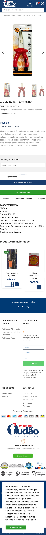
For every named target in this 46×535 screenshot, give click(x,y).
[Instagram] (23, 307)
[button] (3, 52)
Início (6, 15)
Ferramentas (16, 15)
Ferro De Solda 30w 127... (12, 274)
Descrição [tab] (6, 199)
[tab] (6, 198)
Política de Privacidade (25, 520)
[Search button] (42, 10)
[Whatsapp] (27, 307)
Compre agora (24, 192)
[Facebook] (18, 307)
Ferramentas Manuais (32, 15)
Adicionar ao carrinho (24, 182)
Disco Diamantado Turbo (34, 275)
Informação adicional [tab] (23, 199)
